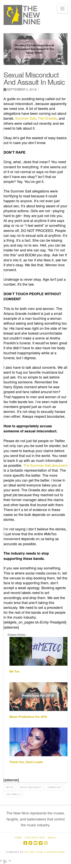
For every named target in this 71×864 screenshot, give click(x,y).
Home (18, 837)
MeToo (9, 787)
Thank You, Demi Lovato (26, 762)
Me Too (14, 671)
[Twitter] (30, 843)
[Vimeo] (40, 843)
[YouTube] (35, 843)
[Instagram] (46, 843)
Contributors (35, 837)
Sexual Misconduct (30, 787)
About (52, 837)
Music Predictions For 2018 (28, 716)
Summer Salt (55, 787)
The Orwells (13, 794)
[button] (62, 8)
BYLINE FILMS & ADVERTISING (45, 852)
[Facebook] (25, 843)
